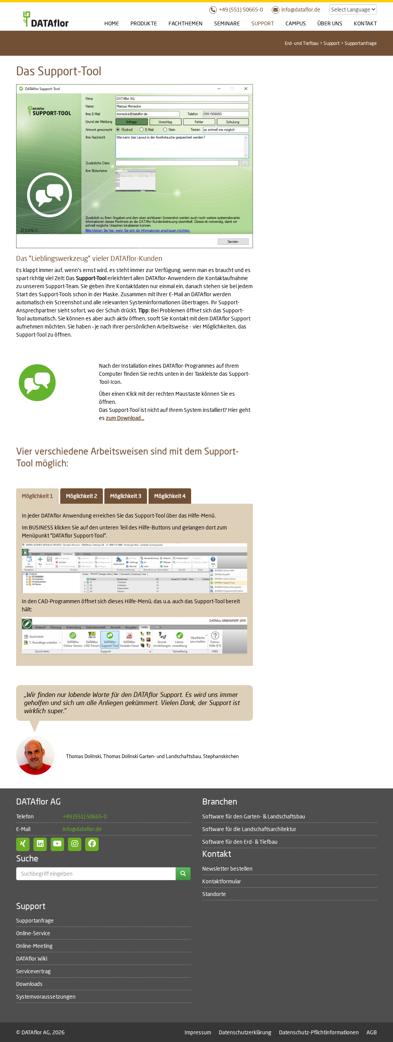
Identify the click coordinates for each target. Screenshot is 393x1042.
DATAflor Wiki (31, 958)
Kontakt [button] (365, 23)
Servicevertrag (33, 971)
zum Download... (125, 418)
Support (332, 43)
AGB (372, 1032)
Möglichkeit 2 (81, 496)
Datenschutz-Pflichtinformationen (319, 1032)
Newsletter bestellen (227, 868)
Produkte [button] (143, 23)
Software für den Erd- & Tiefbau (239, 841)
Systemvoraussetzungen (46, 996)
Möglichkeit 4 (169, 496)
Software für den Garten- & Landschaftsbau (253, 816)
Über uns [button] (329, 23)
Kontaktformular (221, 881)
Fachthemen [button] (185, 23)
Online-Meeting (34, 945)
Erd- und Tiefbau (302, 43)
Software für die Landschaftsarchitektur (249, 829)
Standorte (214, 894)
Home (111, 23)
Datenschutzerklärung (245, 1032)
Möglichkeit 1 (37, 496)
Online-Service (33, 933)
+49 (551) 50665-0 (241, 9)
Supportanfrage (35, 920)
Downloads (29, 984)
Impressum (198, 1032)
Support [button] (262, 23)
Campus (296, 23)
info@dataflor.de (300, 9)
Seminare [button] (227, 23)
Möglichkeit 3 (125, 496)
